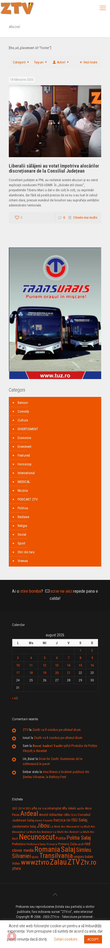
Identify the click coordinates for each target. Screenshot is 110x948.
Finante (48, 820)
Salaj (68, 849)
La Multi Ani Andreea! (39, 832)
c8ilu (67, 815)
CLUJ (74, 815)
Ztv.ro (88, 862)
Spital (35, 857)
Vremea (23, 561)
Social (22, 534)
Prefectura (19, 844)
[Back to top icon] (55, 894)
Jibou (43, 825)
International (26, 473)
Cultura (23, 420)
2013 (14, 808)
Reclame (23, 517)
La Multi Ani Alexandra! (65, 826)
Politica (23, 508)
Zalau (58, 861)
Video (16, 863)
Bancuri (23, 403)
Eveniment (25, 447)
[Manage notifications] (11, 936)
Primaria (51, 844)
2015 (28, 808)
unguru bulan (83, 856)
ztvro (16, 868)
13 (56, 665)
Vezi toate (90, 62)
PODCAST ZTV (28, 499)
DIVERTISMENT (28, 429)
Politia (61, 838)
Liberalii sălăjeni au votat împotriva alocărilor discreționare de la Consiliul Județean (54, 168)
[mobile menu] (102, 8)
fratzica (59, 820)
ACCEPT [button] (93, 939)
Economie (24, 438)
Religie (22, 526)
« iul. (15, 698)
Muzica (23, 491)
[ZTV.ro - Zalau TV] (17, 8)
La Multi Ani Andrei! (66, 832)
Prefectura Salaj (36, 844)
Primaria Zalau (67, 844)
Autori (61, 62)
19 (44, 673)
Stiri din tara (26, 552)
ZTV (25, 730)
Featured (24, 455)
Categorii (19, 62)
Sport (21, 543)
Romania (47, 849)
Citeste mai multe (85, 217)
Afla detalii (69, 808)
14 (68, 665)
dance (38, 820)
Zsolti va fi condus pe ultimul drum (56, 730)
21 (68, 673)
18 (31, 673)
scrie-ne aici (61, 591)
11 (31, 665)
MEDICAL (24, 482)
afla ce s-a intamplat (46, 808)
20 (56, 673)
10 (17, 665)
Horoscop (25, 464)
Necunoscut (37, 836)
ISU (68, 820)
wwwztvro (35, 862)
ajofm (80, 808)
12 (44, 665)
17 (17, 673)
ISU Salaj (79, 820)
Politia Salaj (78, 838)
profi (81, 844)
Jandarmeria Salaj (24, 826)
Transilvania (56, 856)
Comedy (23, 411)
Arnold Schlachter (51, 815)
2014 (21, 808)
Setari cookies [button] (65, 939)
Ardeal (29, 813)
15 (80, 665)
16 (92, 665)
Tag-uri (39, 62)
